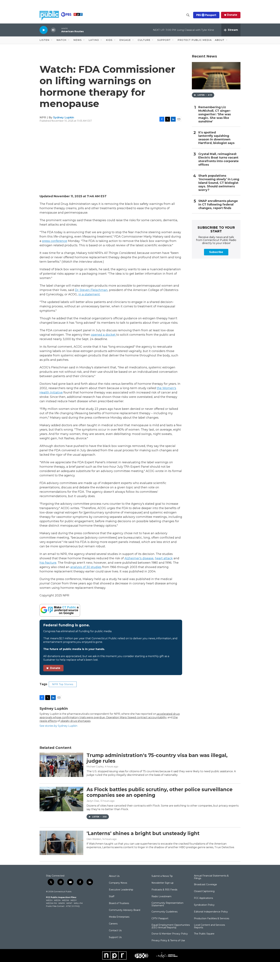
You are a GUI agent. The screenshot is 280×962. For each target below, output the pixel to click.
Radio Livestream (161, 896)
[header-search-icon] (188, 15)
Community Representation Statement (167, 904)
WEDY (73, 900)
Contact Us (115, 930)
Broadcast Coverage (205, 884)
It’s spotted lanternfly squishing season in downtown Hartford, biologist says (216, 138)
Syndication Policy (204, 905)
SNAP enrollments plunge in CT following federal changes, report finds (218, 204)
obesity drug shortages (75, 721)
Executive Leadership (121, 889)
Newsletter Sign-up (163, 883)
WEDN (57, 900)
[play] (43, 30)
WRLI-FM (78, 903)
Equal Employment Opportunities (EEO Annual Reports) (171, 926)
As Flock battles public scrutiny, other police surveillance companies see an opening (160, 792)
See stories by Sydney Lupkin (58, 725)
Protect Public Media (195, 40)
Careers (113, 923)
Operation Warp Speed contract (126, 717)
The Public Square (204, 934)
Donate (232, 14)
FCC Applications (203, 898)
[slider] (58, 30)
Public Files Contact (55, 906)
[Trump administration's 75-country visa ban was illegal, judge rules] (61, 765)
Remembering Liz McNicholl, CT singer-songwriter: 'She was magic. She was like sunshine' (214, 114)
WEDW (65, 900)
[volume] (53, 30)
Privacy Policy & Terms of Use (168, 940)
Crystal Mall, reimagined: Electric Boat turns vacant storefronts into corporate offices (218, 159)
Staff (111, 896)
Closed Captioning (204, 891)
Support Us (115, 937)
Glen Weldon (94, 839)
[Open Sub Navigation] (52, 40)
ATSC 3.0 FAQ (73, 906)
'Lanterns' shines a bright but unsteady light (143, 833)
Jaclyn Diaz (93, 800)
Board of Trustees (119, 903)
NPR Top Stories (62, 684)
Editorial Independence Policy (211, 912)
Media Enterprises (119, 917)
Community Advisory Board (124, 910)
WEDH (49, 900)
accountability (157, 717)
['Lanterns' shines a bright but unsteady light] (61, 843)
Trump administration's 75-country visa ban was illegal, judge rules (157, 758)
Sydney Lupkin (63, 117)
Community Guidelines (164, 912)
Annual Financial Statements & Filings (211, 877)
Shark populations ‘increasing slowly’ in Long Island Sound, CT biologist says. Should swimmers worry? (218, 183)
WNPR (61, 903)
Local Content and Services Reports (209, 926)
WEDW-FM (51, 903)
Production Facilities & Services (211, 918)
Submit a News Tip (162, 876)
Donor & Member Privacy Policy (170, 934)
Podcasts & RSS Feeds (164, 889)
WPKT (69, 903)
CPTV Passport (160, 918)
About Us (114, 876)
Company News (118, 883)
